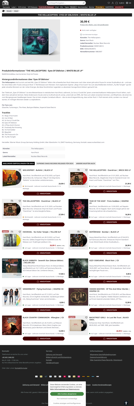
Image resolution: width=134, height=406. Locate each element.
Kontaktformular (21, 368)
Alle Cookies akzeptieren (67, 394)
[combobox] (64, 3)
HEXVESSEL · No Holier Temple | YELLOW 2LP (42, 232)
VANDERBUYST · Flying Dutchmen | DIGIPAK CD (43, 289)
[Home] (3, 11)
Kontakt (49, 360)
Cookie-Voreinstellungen (102, 385)
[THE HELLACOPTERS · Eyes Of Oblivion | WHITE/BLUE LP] (39, 40)
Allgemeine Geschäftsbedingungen (103, 354)
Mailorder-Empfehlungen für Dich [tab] (18, 163)
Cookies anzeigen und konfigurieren (67, 403)
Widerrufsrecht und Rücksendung (58, 357)
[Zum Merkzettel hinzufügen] (19, 170)
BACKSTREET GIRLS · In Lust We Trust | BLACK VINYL (109, 318)
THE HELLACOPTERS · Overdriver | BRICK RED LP (110, 170)
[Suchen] (83, 3)
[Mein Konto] (113, 3)
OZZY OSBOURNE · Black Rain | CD (104, 260)
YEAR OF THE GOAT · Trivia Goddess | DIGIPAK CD (109, 202)
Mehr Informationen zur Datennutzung (64, 389)
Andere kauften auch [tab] (85, 163)
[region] (39, 41)
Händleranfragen (52, 363)
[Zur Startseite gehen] (5, 3)
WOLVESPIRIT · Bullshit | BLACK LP (38, 170)
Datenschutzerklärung (98, 357)
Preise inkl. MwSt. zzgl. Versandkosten (94, 25)
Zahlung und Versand (54, 354)
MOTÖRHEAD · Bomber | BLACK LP (104, 232)
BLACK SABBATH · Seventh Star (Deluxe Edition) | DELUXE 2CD (43, 261)
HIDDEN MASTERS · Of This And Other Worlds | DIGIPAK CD (109, 290)
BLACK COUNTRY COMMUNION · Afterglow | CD (43, 317)
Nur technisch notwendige (67, 398)
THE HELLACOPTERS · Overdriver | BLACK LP (42, 201)
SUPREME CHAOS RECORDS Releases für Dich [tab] (55, 163)
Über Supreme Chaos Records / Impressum (106, 360)
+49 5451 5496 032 (8, 357)
